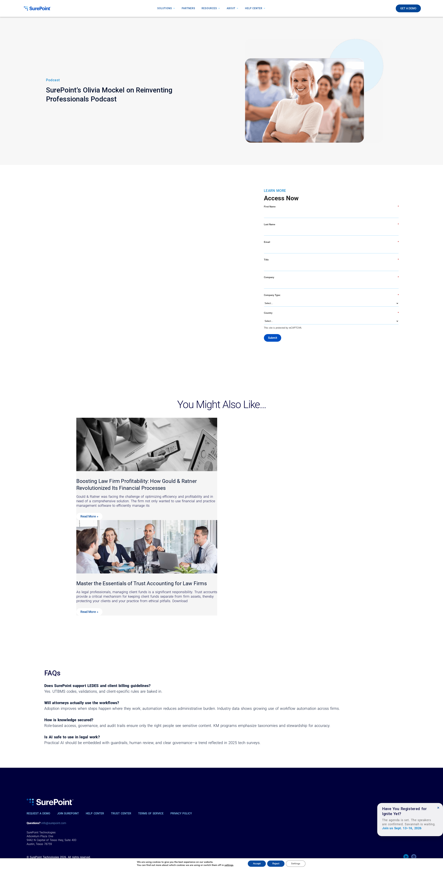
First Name (331, 206)
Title (331, 259)
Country (331, 313)
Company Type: (331, 295)
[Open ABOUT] (237, 8)
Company (331, 277)
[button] (438, 807)
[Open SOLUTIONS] (174, 8)
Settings (295, 863)
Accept (257, 863)
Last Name (331, 224)
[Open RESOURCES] (219, 8)
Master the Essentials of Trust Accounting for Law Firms (141, 583)
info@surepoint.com (53, 823)
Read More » (89, 516)
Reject (275, 863)
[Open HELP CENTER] (264, 8)
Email (331, 242)
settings (228, 865)
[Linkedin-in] (406, 856)
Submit (272, 337)
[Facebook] (413, 856)
